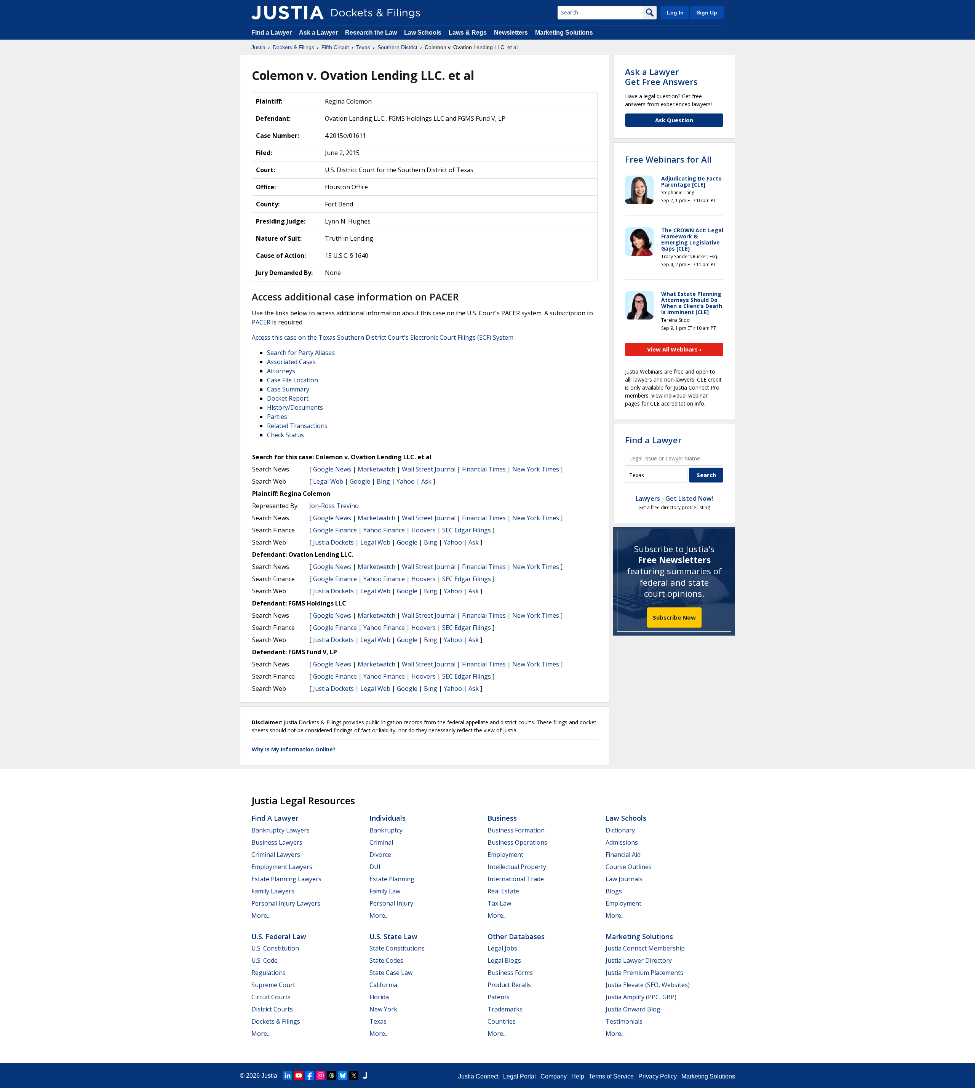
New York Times (535, 469)
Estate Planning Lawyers (286, 879)
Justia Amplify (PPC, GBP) (641, 997)
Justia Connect (478, 1076)
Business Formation (516, 830)
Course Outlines (629, 867)
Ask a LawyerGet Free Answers (661, 76)
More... (260, 915)
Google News (332, 469)
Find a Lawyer (271, 32)
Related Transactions (297, 426)
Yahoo (405, 481)
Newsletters (511, 32)
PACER (261, 322)
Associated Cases (291, 362)
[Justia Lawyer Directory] (364, 1075)
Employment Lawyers (281, 867)
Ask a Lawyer (319, 32)
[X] (353, 1075)
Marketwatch (376, 469)
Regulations (268, 972)
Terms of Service (611, 1076)
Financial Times (484, 469)
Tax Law (499, 903)
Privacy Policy (657, 1076)
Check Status (285, 435)
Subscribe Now (674, 617)
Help (577, 1076)
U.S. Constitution (275, 948)
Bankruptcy (386, 830)
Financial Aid (623, 854)
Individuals (387, 818)
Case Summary (288, 389)
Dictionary (620, 830)
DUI (374, 867)
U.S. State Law (393, 936)
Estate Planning (391, 879)
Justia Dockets (333, 542)
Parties (277, 416)
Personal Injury (391, 903)
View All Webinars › (674, 349)
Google (360, 481)
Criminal (381, 842)
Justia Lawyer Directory (639, 960)
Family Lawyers (272, 891)
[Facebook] (309, 1075)
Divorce (380, 854)
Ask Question (674, 120)
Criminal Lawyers (275, 854)
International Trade (516, 879)
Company (553, 1076)
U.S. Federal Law (278, 936)
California (383, 985)
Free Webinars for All (668, 159)
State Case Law (390, 972)
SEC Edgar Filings (466, 530)
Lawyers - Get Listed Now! (674, 498)
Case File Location (292, 380)
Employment (505, 854)
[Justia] (287, 12)
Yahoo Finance (384, 530)
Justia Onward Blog (633, 1009)
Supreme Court (273, 985)
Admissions (622, 842)
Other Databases (516, 936)
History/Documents (295, 407)
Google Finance (335, 530)
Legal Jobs (502, 948)
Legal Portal (519, 1076)
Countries (502, 1021)
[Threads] (331, 1075)
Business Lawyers (276, 842)
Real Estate (503, 891)
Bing (383, 481)
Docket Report (287, 398)
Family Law (384, 891)
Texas (378, 1021)
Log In (675, 13)
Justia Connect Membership (645, 948)
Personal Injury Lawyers (285, 903)
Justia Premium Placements (644, 972)
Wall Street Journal (429, 469)
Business (502, 818)
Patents (499, 997)
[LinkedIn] (287, 1075)
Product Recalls (509, 985)
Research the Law (371, 32)
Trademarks (505, 1009)
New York (383, 1009)
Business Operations (517, 842)
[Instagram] (320, 1075)
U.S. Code (264, 960)
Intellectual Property (517, 867)
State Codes (386, 960)
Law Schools (422, 32)
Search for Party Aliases (301, 352)
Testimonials (624, 1021)
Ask (426, 481)
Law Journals (624, 879)
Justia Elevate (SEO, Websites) (648, 985)
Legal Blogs (504, 960)
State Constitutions (397, 948)
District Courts (272, 1009)
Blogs (614, 891)
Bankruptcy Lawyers (280, 830)
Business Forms (510, 972)
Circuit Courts (271, 997)
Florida (379, 997)
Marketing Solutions (564, 32)
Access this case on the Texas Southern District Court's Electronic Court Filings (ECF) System (382, 337)
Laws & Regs (468, 32)
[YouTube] (298, 1075)
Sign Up (707, 13)
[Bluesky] (342, 1075)
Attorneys (281, 371)
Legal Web (328, 481)
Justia (269, 1075)
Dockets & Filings (275, 1021)
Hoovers (423, 530)
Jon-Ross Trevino (334, 506)
